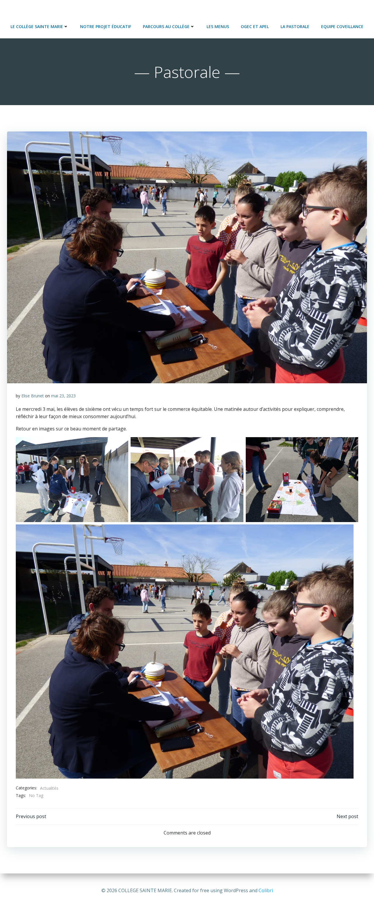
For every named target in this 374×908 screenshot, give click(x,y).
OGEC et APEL (255, 26)
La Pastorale (294, 26)
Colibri (266, 890)
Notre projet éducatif (105, 26)
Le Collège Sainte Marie (37, 26)
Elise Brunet (32, 396)
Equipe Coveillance (342, 26)
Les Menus (218, 26)
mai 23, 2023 (63, 396)
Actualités (49, 788)
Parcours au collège (166, 26)
